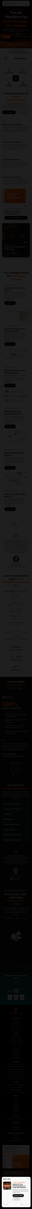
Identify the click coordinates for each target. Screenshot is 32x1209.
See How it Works (18, 1195)
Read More (16, 1199)
